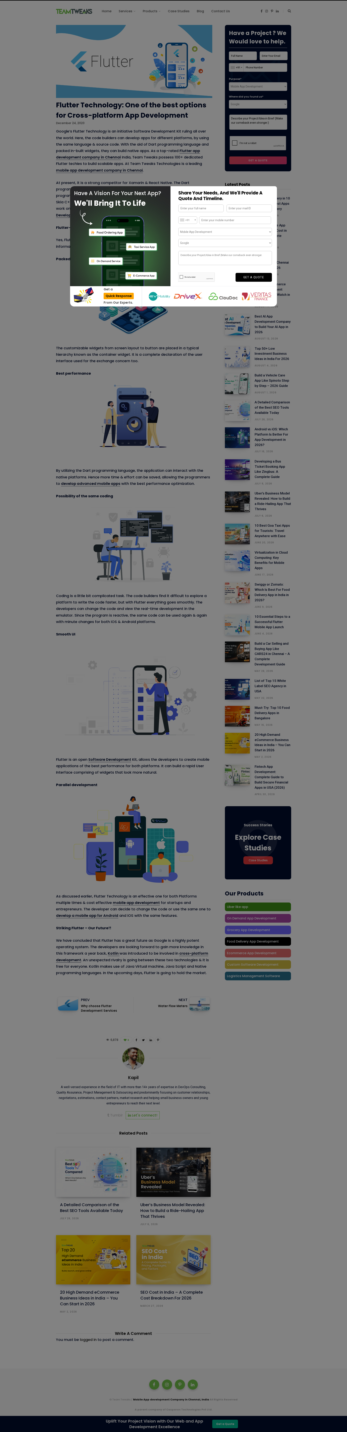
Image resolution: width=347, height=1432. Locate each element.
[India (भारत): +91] (188, 220)
